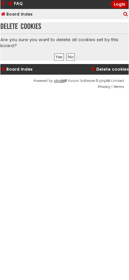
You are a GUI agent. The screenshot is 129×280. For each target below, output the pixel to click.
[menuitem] (126, 14)
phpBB (59, 80)
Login (119, 4)
